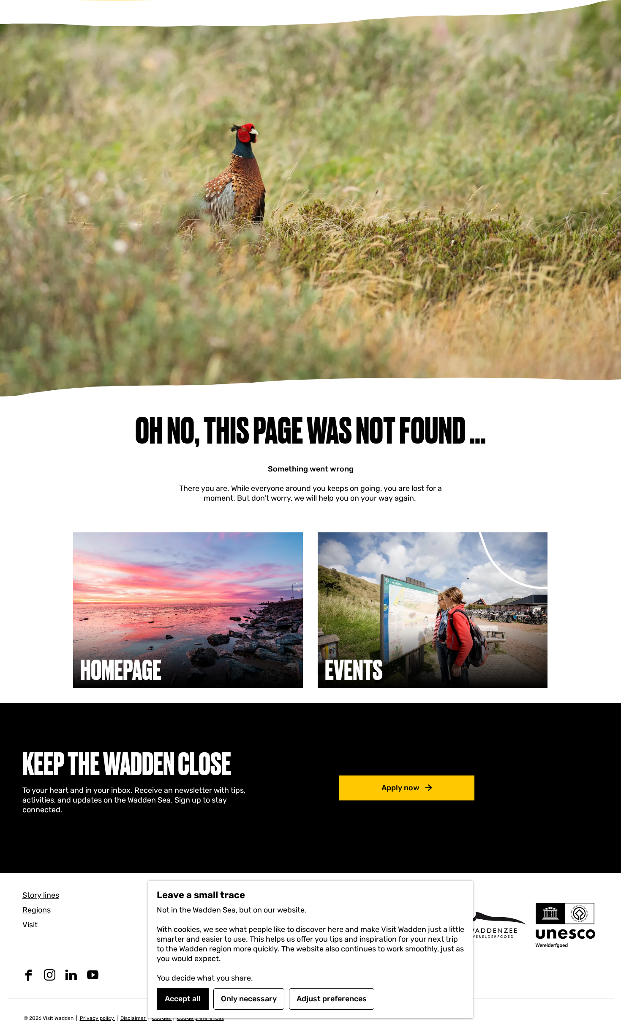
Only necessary (249, 998)
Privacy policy (97, 1018)
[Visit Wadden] (492, 925)
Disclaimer (133, 1018)
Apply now (400, 787)
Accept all (183, 998)
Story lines (40, 895)
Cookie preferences (200, 1018)
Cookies (162, 1018)
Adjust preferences (332, 998)
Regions (36, 910)
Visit (30, 924)
